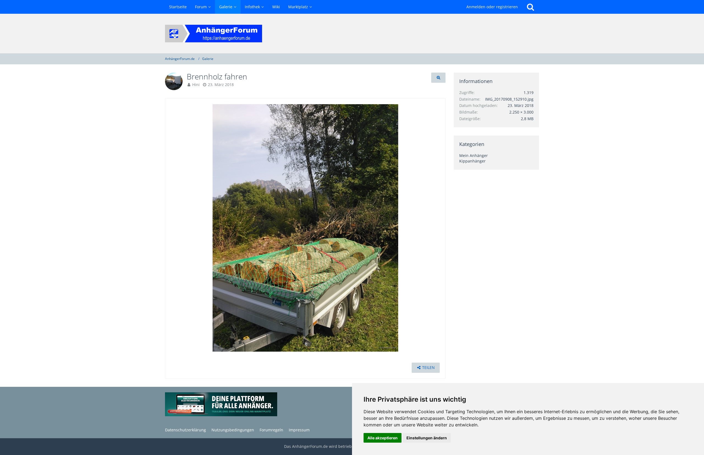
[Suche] (530, 7)
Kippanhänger (472, 161)
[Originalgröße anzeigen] (438, 78)
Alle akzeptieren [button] (382, 437)
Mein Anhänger (473, 155)
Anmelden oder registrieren (492, 6)
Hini (196, 84)
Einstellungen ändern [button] (426, 437)
